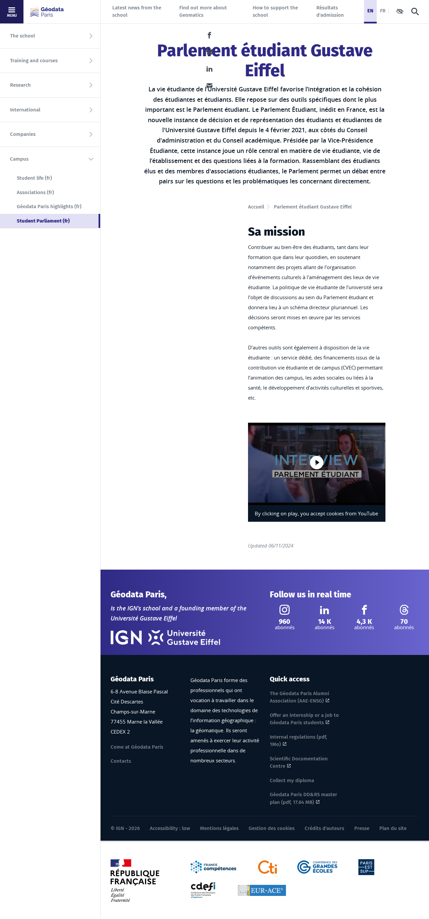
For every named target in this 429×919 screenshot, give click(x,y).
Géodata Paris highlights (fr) (49, 206)
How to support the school (275, 11)
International (25, 110)
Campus (19, 159)
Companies (23, 134)
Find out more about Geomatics (203, 11)
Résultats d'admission (330, 11)
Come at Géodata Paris (137, 747)
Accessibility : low (170, 828)
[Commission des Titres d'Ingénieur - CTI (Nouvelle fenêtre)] (267, 866)
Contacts (121, 761)
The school (22, 36)
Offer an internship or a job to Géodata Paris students (304, 719)
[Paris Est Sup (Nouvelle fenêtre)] (366, 866)
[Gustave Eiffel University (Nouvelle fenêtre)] (184, 637)
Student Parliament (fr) (58, 221)
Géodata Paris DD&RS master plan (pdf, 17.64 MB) (303, 798)
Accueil (256, 207)
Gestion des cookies (272, 828)
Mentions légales (219, 828)
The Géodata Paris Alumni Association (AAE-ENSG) (299, 697)
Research (20, 85)
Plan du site (393, 828)
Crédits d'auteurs (324, 828)
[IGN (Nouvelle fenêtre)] (126, 637)
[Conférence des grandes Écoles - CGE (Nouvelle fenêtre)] (317, 866)
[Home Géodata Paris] (47, 12)
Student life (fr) (34, 178)
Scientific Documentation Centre (299, 762)
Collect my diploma (292, 780)
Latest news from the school (136, 11)
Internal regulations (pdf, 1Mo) (298, 741)
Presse (361, 828)
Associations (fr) (35, 192)
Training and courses (34, 61)
